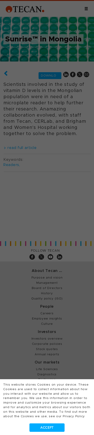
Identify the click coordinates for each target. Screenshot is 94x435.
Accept (47, 428)
